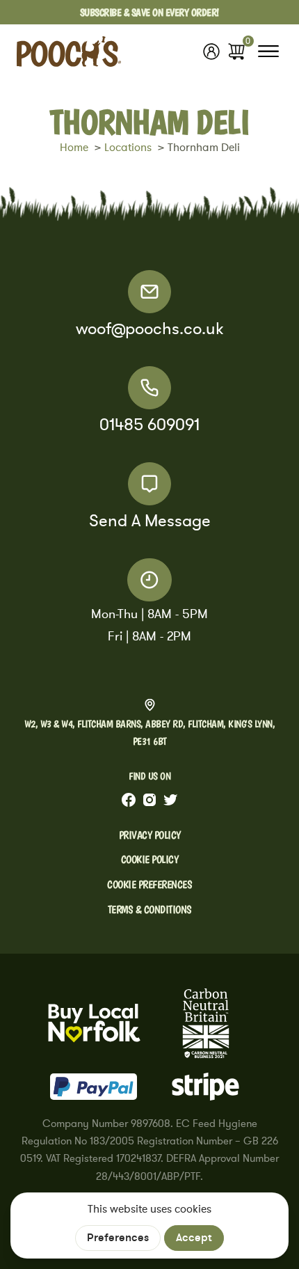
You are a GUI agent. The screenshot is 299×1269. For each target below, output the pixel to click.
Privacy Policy (150, 835)
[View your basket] (236, 51)
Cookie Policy (150, 859)
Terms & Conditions (150, 909)
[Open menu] (268, 51)
